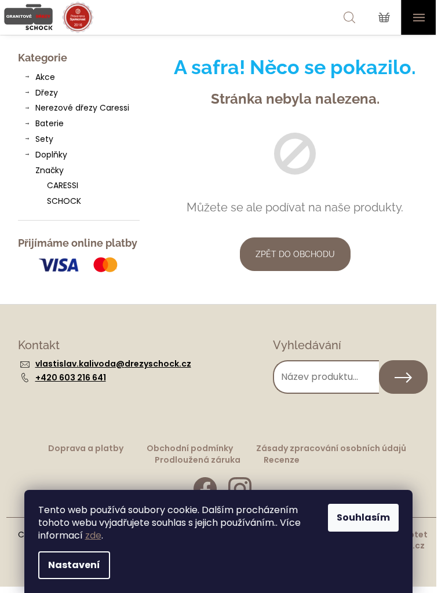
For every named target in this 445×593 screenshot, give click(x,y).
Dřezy (46, 92)
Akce (45, 77)
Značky (49, 170)
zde (93, 535)
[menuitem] (79, 185)
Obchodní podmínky (190, 448)
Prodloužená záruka (197, 460)
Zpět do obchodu (295, 254)
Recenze (282, 460)
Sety (44, 139)
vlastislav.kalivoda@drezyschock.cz (113, 363)
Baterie (49, 123)
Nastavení (74, 565)
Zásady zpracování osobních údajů (331, 448)
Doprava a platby (85, 448)
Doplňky (51, 154)
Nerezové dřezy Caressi (82, 108)
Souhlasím (363, 517)
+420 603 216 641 (70, 377)
